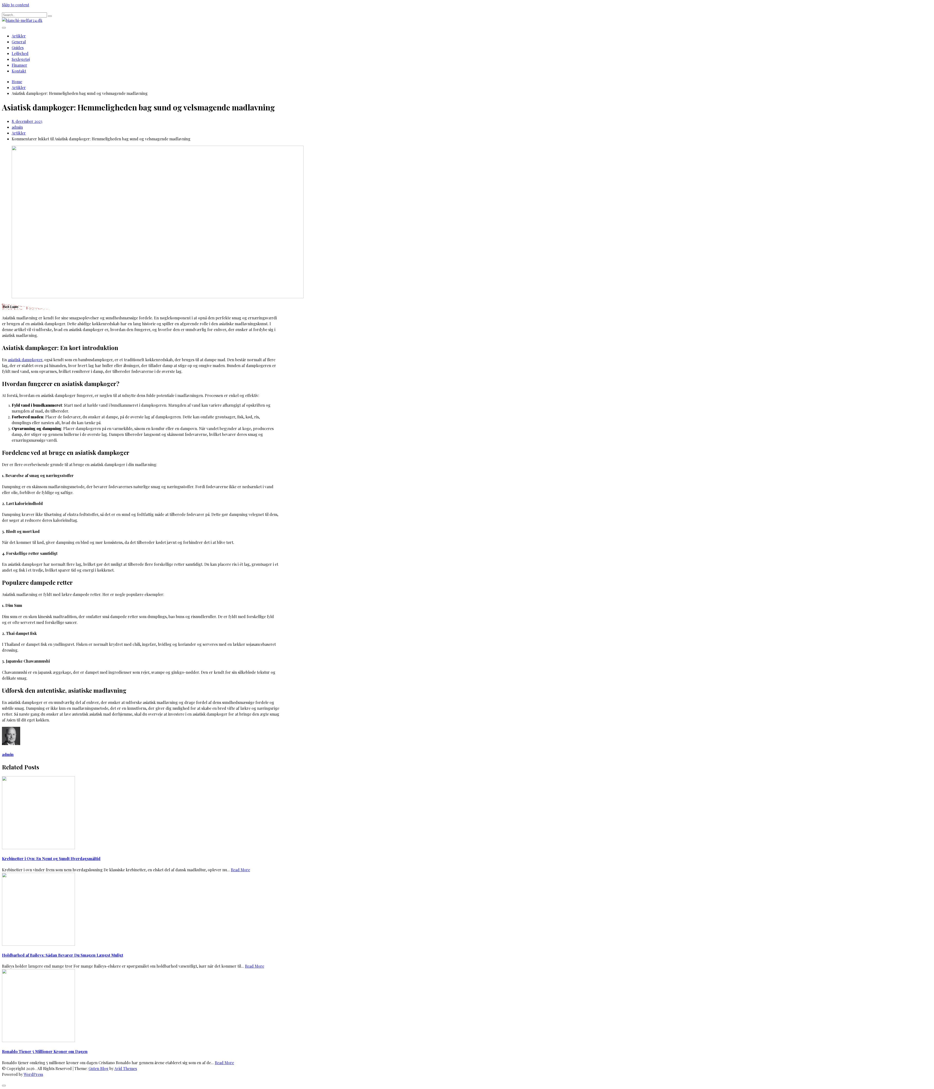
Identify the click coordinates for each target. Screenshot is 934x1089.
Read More (240, 869)
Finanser (19, 65)
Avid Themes (125, 1068)
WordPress (33, 1074)
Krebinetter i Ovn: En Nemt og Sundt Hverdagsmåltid (51, 858)
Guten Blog (98, 1068)
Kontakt (19, 70)
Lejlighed (20, 53)
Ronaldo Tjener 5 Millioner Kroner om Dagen (45, 1051)
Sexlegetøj (21, 59)
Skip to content (15, 4)
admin (17, 127)
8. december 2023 (27, 121)
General (19, 41)
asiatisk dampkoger (25, 359)
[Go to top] (4, 1085)
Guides (18, 47)
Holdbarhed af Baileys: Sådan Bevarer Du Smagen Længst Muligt (62, 955)
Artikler (19, 35)
